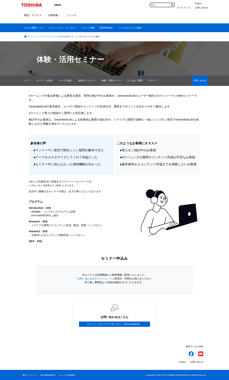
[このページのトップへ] (222, 374)
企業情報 (53, 15)
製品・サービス (33, 15)
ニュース (71, 15)
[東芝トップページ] (33, 5)
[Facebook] (191, 354)
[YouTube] (200, 354)
